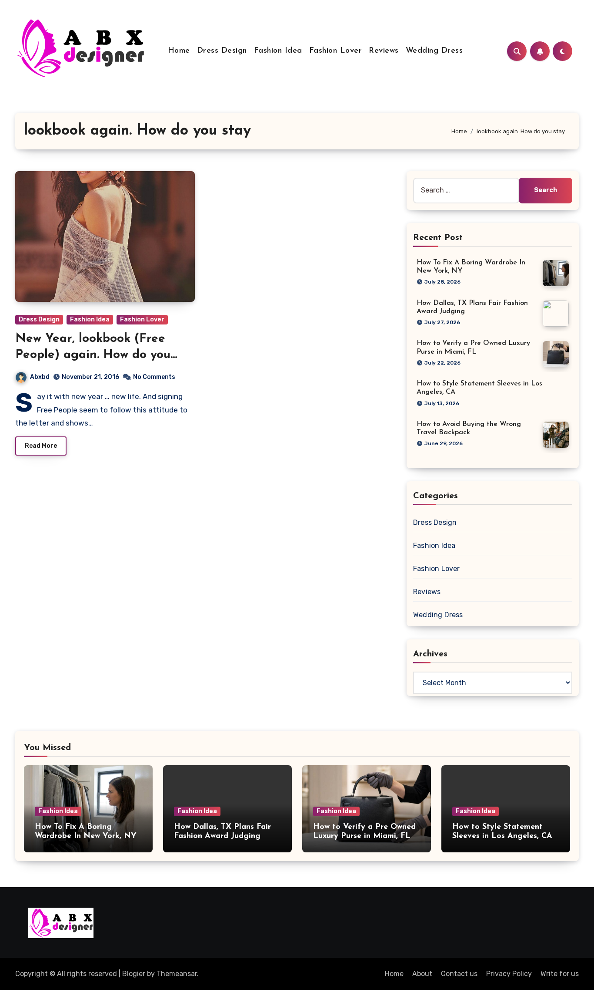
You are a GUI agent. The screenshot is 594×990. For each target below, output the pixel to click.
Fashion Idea (278, 51)
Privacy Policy (509, 974)
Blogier (133, 974)
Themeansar (177, 974)
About (422, 974)
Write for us (560, 974)
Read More (41, 445)
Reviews (384, 51)
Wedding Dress (434, 51)
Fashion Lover (335, 51)
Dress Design (222, 51)
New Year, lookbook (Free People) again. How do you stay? (92, 355)
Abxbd (40, 377)
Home (179, 51)
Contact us (459, 974)
